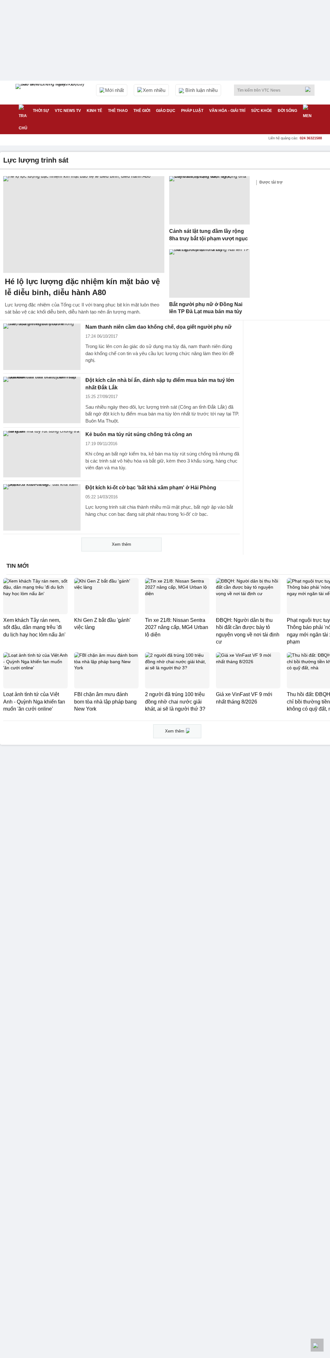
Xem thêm (121, 544)
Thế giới (141, 110)
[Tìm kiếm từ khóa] (310, 89)
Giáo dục (165, 110)
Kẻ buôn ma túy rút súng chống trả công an (138, 434)
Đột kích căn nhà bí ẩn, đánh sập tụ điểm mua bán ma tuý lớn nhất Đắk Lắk (159, 383)
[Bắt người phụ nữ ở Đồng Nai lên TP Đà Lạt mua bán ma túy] (209, 273)
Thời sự (41, 110)
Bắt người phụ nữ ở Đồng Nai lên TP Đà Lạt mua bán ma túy (205, 308)
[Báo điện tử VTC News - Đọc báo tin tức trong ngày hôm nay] (50, 93)
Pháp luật (192, 110)
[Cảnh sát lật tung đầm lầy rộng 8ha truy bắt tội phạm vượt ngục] (209, 200)
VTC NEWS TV (68, 110)
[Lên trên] (317, 1345)
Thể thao (118, 110)
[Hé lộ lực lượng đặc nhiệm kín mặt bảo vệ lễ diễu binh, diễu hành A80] (83, 224)
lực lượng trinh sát (35, 160)
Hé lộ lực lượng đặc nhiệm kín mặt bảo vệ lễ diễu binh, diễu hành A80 (82, 287)
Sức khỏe (261, 110)
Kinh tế (94, 110)
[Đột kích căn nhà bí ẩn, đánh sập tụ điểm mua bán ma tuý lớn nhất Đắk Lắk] (42, 400)
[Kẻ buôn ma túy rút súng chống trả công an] (42, 454)
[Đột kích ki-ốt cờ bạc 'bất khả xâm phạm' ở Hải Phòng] (42, 507)
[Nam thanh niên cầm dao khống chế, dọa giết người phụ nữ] (42, 347)
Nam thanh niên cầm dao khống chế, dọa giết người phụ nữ (158, 327)
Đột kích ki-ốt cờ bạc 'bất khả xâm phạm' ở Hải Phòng (150, 487)
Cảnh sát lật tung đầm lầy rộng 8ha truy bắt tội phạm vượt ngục (208, 234)
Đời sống (287, 110)
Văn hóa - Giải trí (227, 110)
